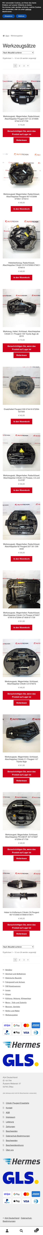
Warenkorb (33, 1229)
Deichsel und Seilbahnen (15, 974)
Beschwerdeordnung (15, 1145)
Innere (8, 990)
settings (28, 9)
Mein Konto (7, 1231)
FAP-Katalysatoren (13, 986)
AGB (8, 1112)
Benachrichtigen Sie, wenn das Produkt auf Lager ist (22, 133)
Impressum (10, 1117)
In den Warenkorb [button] (21, 208)
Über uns (10, 1149)
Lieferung (10, 1121)
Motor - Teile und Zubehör (16, 1002)
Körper (8, 994)
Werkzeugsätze (11, 1015)
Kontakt (9, 1107)
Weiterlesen (21, 140)
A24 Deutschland (12, 1218)
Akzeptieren (8, 16)
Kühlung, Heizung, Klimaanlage (18, 998)
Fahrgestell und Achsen (15, 982)
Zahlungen (10, 1126)
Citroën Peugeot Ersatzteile (17, 1103)
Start (7, 35)
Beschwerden (12, 1131)
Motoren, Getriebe (12, 1006)
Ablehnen (21, 16)
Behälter (8, 970)
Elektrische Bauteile (13, 978)
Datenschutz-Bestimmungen (18, 1135)
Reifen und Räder (12, 1011)
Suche (21, 1231)
